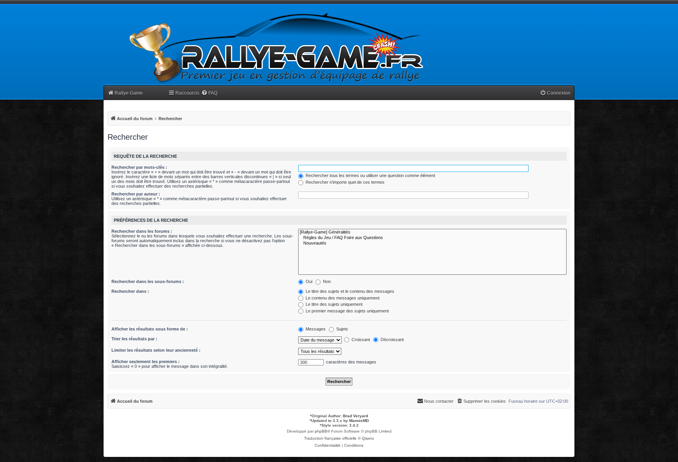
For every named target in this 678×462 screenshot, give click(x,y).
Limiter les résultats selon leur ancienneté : (155, 350)
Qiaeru (368, 438)
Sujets (341, 329)
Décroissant (391, 339)
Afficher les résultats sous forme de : (149, 329)
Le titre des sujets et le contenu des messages (349, 291)
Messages (315, 329)
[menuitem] (209, 93)
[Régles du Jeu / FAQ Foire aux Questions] (432, 238)
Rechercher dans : (130, 291)
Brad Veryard (355, 416)
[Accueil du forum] (277, 48)
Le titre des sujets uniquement (333, 304)
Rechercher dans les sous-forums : (147, 281)
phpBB (321, 431)
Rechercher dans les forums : (141, 231)
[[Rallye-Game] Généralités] (432, 232)
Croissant (360, 339)
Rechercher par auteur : (135, 194)
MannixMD (359, 420)
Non (326, 281)
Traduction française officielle (330, 438)
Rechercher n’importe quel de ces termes (344, 182)
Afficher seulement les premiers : (145, 361)
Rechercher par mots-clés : (139, 167)
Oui (308, 281)
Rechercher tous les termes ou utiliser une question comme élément (369, 175)
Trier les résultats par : (134, 338)
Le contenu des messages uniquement (341, 298)
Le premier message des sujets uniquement (346, 311)
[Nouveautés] (432, 243)
